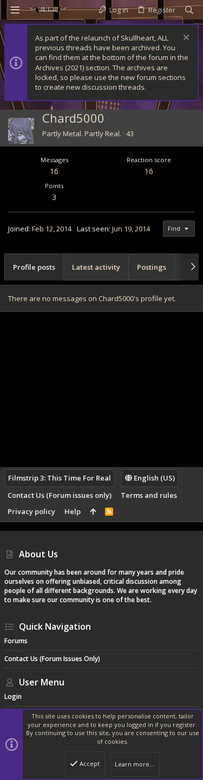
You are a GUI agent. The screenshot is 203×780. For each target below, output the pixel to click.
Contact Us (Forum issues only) (60, 495)
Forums (16, 640)
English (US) (153, 478)
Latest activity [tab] (96, 267)
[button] (15, 9)
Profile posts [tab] (34, 267)
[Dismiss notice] (184, 38)
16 (54, 171)
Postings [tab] (151, 267)
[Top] (93, 511)
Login (13, 696)
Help (72, 511)
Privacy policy (31, 511)
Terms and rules (149, 495)
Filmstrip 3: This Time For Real (59, 478)
